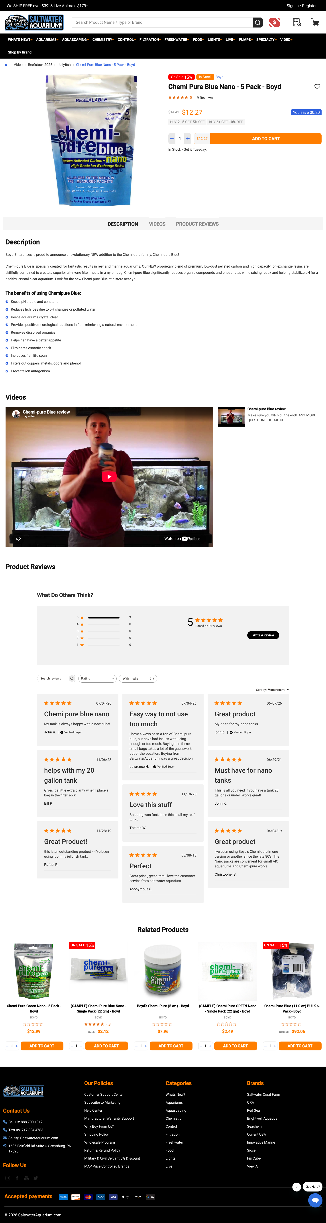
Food (197, 39)
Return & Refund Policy (102, 1150)
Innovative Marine (261, 1142)
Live (229, 39)
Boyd (220, 77)
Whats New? (19, 39)
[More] (31, 39)
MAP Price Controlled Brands (106, 1166)
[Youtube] (26, 1178)
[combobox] (97, 679)
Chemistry (102, 39)
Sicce (251, 1150)
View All (253, 1166)
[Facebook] (17, 1178)
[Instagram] (7, 1178)
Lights (214, 39)
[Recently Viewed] (298, 22)
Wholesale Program (99, 1142)
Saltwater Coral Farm (263, 1094)
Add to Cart (266, 138)
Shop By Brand (19, 52)
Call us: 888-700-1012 (25, 1122)
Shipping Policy (96, 1134)
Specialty (265, 39)
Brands (255, 1083)
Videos (157, 224)
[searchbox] (52, 678)
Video (285, 39)
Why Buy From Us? (99, 1126)
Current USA (256, 1134)
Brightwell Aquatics (262, 1118)
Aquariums (46, 39)
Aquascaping (74, 39)
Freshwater (176, 39)
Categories (179, 1083)
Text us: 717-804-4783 (25, 1130)
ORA (250, 1102)
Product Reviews (197, 224)
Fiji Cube (254, 1158)
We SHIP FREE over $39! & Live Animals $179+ (47, 5)
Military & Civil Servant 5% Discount (112, 1158)
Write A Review (263, 635)
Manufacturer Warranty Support (109, 1118)
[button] (276, 22)
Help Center (93, 1110)
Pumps (245, 39)
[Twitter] (35, 1178)
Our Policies (98, 1083)
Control (126, 39)
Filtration (149, 39)
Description (123, 224)
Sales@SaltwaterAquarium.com (33, 1138)
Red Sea (253, 1110)
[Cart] (316, 22)
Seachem (254, 1126)
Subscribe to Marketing (102, 1102)
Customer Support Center (104, 1094)
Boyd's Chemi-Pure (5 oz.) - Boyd (163, 1006)
